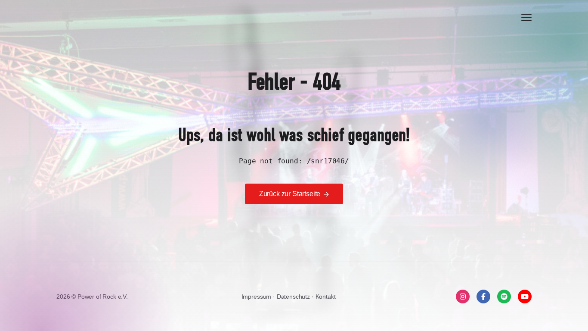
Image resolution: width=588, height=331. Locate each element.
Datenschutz (294, 296)
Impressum (257, 296)
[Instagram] (463, 296)
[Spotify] (504, 296)
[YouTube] (525, 296)
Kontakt (326, 296)
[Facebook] (483, 296)
